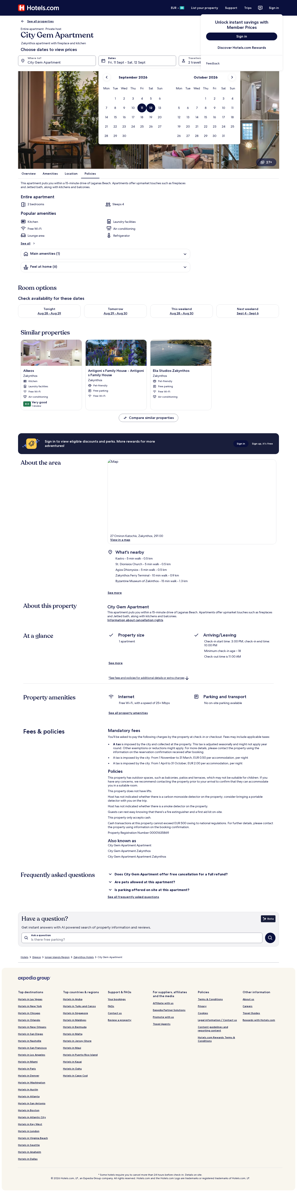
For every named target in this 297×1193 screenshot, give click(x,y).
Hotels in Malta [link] (72, 1033)
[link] (241, 63)
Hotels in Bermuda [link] (75, 1027)
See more (115, 593)
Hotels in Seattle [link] (29, 1145)
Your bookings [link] (117, 999)
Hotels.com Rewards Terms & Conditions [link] (216, 1039)
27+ (269, 162)
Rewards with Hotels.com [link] (259, 1020)
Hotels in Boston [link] (28, 1110)
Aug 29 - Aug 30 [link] (115, 313)
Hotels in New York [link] (30, 1006)
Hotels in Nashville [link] (29, 1040)
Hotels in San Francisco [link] (32, 1047)
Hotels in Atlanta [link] (29, 1096)
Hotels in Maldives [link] (74, 1020)
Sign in (274, 8)
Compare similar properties (151, 418)
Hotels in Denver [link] (28, 1075)
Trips (248, 8)
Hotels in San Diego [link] (30, 1033)
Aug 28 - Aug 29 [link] (49, 313)
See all (25, 243)
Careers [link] (247, 1006)
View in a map (120, 540)
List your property (204, 8)
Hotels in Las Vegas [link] (30, 999)
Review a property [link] (119, 1020)
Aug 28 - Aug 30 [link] (182, 313)
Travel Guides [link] (251, 1013)
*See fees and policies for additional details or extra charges (146, 678)
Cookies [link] (203, 1013)
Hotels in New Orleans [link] (32, 1027)
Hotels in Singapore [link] (75, 1013)
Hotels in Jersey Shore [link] (77, 1040)
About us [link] (248, 999)
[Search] (270, 938)
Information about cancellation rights (135, 620)
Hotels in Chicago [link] (29, 1013)
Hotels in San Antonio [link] (31, 1103)
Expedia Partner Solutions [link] (169, 1010)
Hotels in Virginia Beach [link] (33, 1138)
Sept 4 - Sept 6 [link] (248, 313)
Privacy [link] (202, 1006)
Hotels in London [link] (28, 1131)
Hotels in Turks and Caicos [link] (79, 1006)
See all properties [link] (40, 21)
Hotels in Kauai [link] (72, 1061)
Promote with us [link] (163, 1017)
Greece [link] (36, 957)
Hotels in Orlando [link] (29, 1020)
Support (231, 8)
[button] (115, 98)
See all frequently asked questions (133, 897)
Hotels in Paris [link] (27, 1068)
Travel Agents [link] (161, 1024)
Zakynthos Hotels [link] (83, 957)
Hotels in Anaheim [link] (29, 1152)
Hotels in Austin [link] (28, 1089)
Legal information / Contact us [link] (217, 1020)
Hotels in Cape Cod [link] (75, 1075)
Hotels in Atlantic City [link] (32, 1117)
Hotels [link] (24, 957)
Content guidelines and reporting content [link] (213, 1028)
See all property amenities (128, 713)
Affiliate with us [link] (163, 1003)
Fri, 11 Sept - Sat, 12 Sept (126, 62)
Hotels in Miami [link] (28, 1061)
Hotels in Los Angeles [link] (31, 1054)
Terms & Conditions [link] (210, 999)
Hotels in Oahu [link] (72, 1068)
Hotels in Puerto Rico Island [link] (80, 1054)
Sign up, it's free (262, 443)
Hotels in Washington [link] (31, 1082)
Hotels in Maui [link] (72, 1047)
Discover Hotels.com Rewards (242, 48)
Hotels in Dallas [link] (28, 1158)
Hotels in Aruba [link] (72, 999)
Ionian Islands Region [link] (57, 957)
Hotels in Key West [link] (30, 1124)
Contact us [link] (115, 1013)
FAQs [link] (111, 1006)
